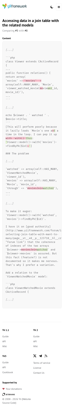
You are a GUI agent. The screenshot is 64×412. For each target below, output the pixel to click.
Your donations (14, 388)
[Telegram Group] (40, 355)
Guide (5, 336)
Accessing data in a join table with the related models (30, 23)
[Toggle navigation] (59, 7)
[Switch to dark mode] (52, 7)
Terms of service (41, 362)
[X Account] (34, 355)
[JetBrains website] (8, 394)
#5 (16, 30)
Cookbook (7, 372)
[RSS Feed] (46, 355)
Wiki (4, 346)
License (37, 367)
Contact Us (38, 372)
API (4, 341)
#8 (26, 30)
